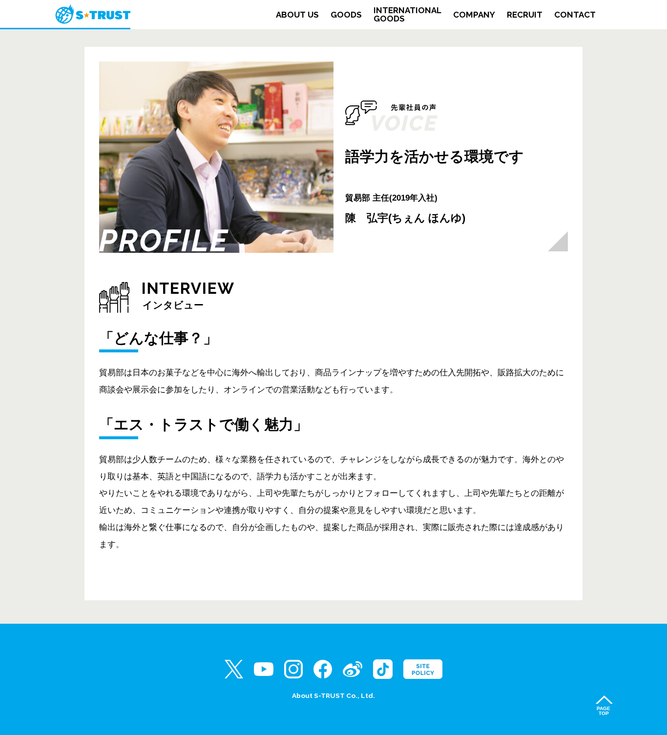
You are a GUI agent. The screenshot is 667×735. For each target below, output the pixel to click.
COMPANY (474, 15)
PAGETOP (603, 711)
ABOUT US (297, 15)
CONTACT (575, 15)
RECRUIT (524, 15)
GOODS (346, 15)
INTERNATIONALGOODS (407, 14)
